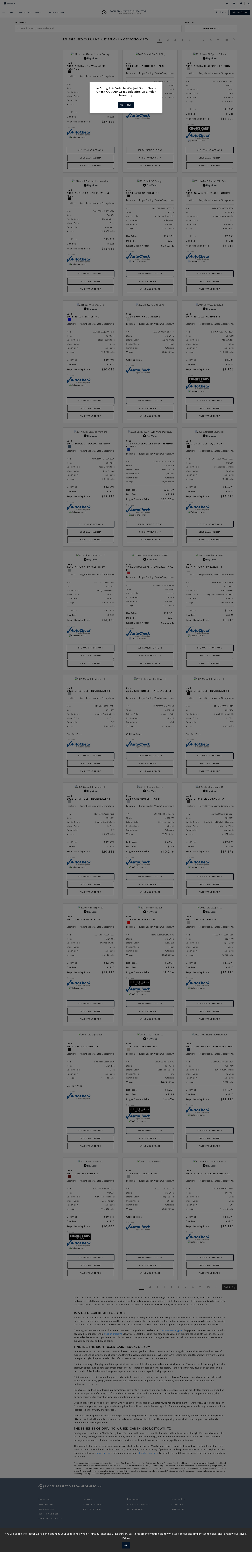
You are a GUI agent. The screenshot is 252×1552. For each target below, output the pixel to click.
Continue (126, 105)
